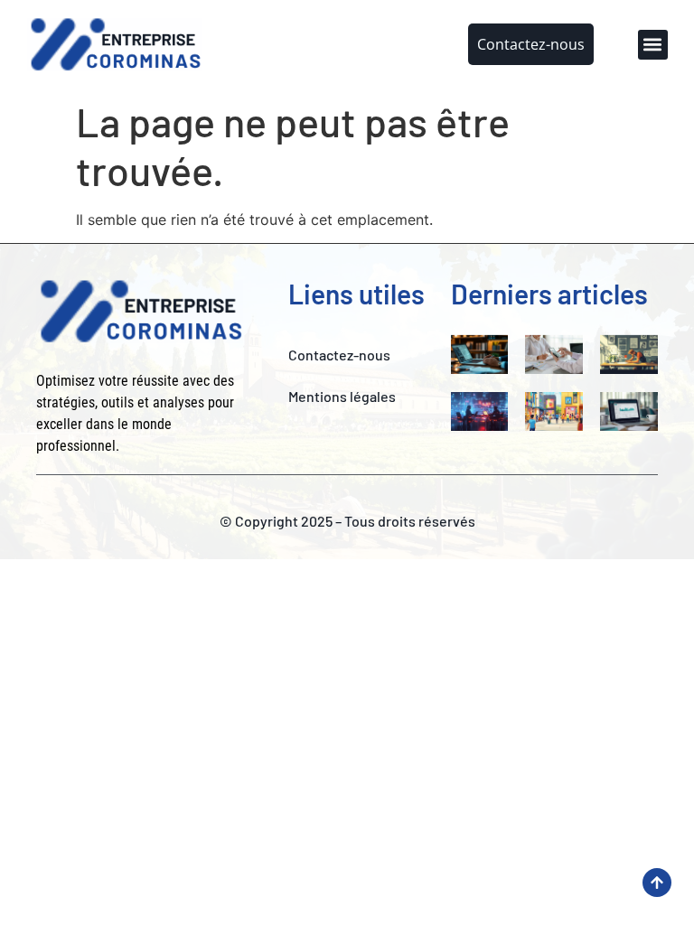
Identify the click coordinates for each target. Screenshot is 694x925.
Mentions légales (342, 396)
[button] (653, 45)
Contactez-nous (339, 354)
